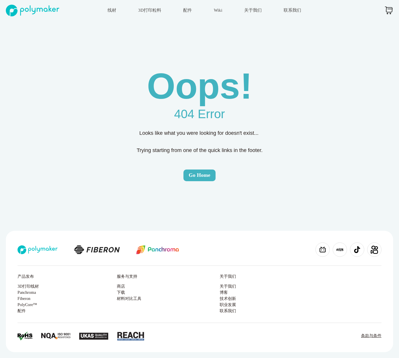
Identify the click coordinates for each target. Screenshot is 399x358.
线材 (111, 10)
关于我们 (253, 10)
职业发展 (228, 305)
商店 (121, 286)
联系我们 (292, 10)
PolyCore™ (27, 305)
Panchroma (27, 292)
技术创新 (228, 298)
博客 (224, 292)
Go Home (199, 175)
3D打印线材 (28, 286)
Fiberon (24, 298)
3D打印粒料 (149, 10)
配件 (187, 10)
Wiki (218, 10)
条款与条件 (371, 335)
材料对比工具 (129, 298)
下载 (121, 292)
